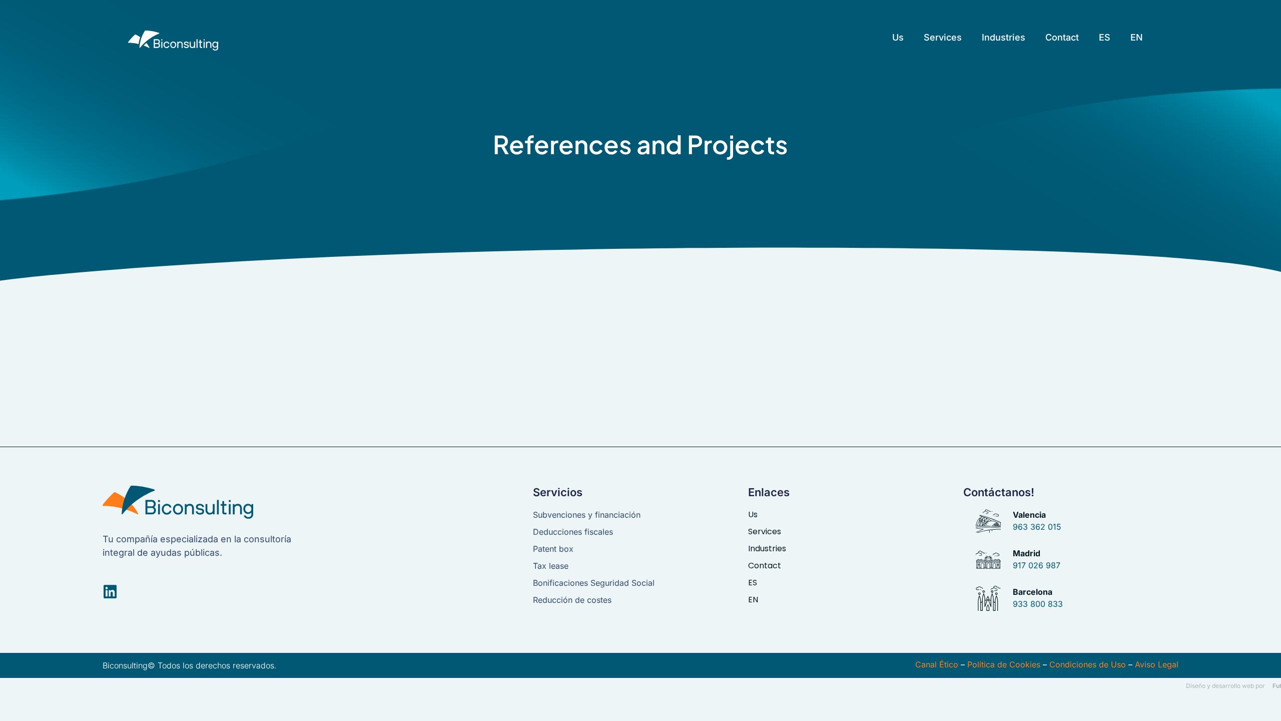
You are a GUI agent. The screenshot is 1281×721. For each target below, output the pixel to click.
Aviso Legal (1156, 664)
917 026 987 (1036, 565)
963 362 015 (1037, 527)
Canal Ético (936, 664)
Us (898, 37)
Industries (1003, 37)
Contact (1062, 37)
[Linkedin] (110, 591)
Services (943, 37)
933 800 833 (1038, 604)
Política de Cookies (1003, 664)
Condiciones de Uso (1087, 664)
